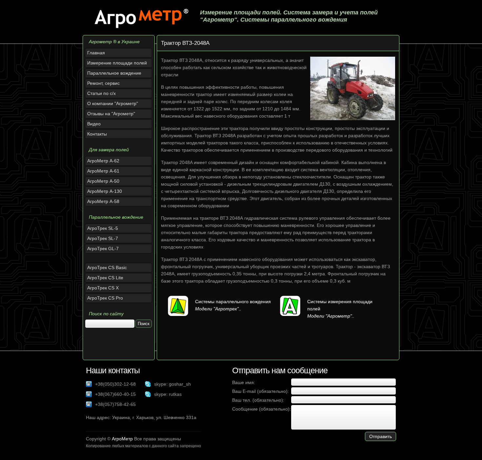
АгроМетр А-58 (103, 201)
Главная (96, 52)
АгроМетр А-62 (103, 160)
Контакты (97, 134)
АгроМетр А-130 (104, 191)
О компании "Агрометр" (112, 103)
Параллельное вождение (114, 73)
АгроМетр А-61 (103, 171)
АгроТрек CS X (103, 287)
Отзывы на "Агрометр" (111, 113)
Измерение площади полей (117, 62)
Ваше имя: (243, 382)
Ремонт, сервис (103, 83)
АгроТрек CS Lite (105, 277)
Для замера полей (109, 149)
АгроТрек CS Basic (107, 267)
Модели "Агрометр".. (330, 316)
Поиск (144, 323)
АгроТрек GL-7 (103, 248)
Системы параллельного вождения (233, 301)
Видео (94, 123)
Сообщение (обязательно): (261, 409)
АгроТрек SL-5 (102, 228)
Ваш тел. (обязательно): (258, 400)
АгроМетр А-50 (103, 181)
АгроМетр (122, 438)
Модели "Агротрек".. (218, 308)
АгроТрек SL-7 (102, 238)
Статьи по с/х (101, 93)
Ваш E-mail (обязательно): (260, 391)
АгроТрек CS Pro (105, 298)
